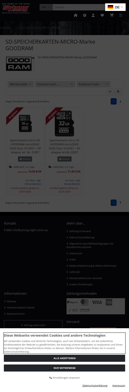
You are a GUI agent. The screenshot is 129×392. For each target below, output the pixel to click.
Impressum (118, 385)
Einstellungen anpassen (66, 377)
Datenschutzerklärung (95, 385)
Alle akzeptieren (65, 358)
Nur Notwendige (65, 368)
